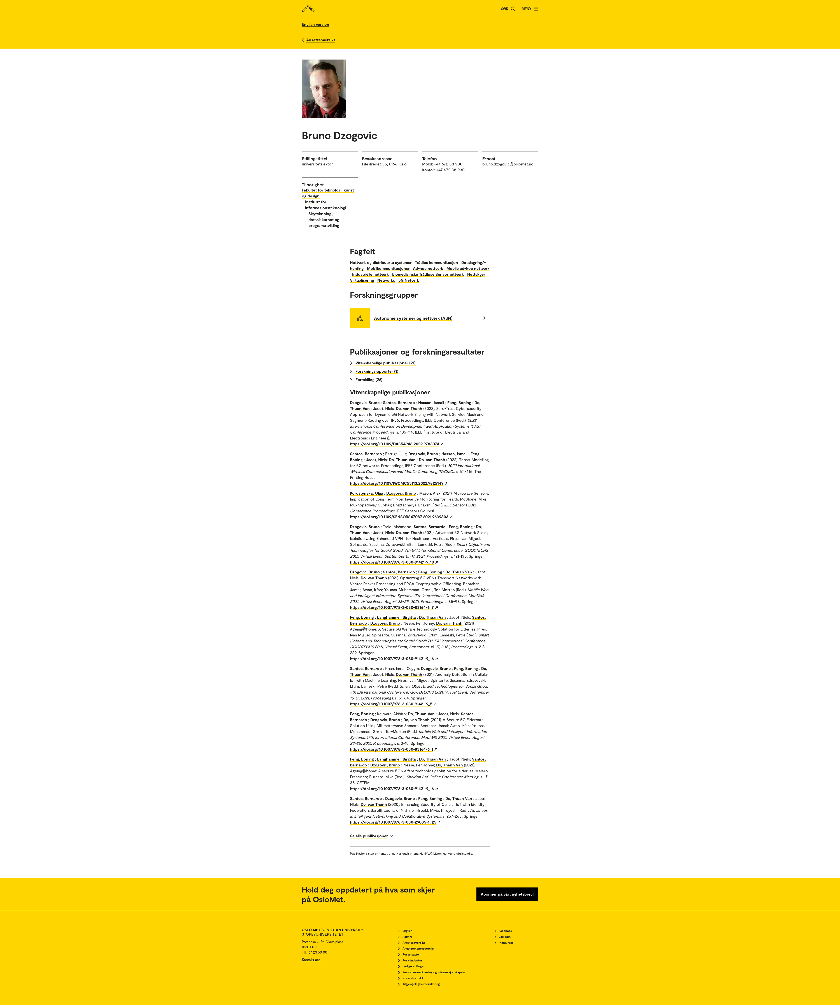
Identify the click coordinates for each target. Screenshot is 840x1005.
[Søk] (513, 9)
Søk (504, 9)
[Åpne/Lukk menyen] (536, 9)
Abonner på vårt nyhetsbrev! (507, 894)
